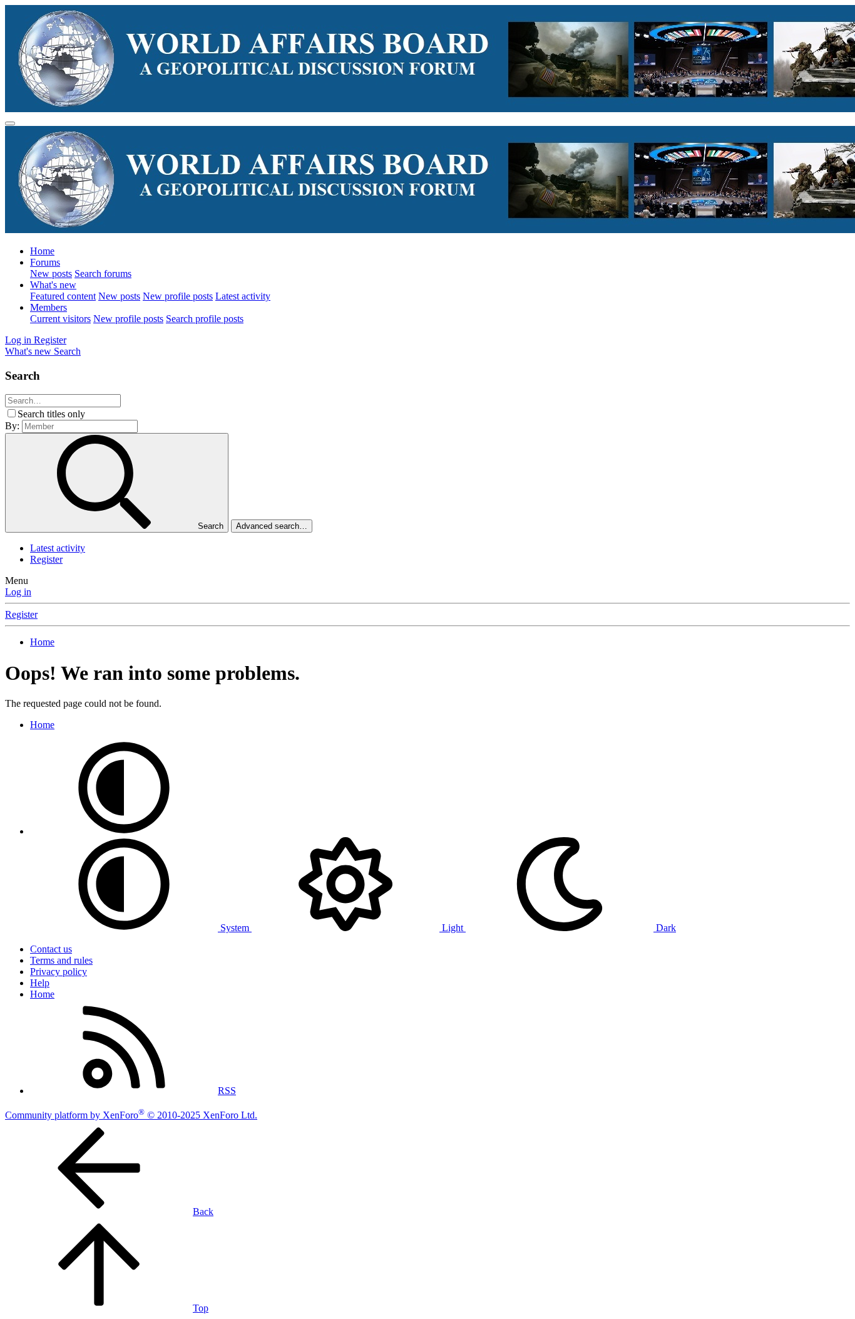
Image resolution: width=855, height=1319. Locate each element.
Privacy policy (58, 971)
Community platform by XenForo (131, 1115)
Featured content (63, 296)
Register (46, 559)
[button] (124, 831)
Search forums (102, 273)
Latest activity (242, 296)
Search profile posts (204, 318)
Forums (45, 262)
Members (48, 307)
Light (452, 927)
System (235, 927)
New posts (51, 273)
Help (39, 983)
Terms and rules (61, 960)
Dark (664, 927)
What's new (53, 284)
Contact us (51, 949)
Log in (18, 592)
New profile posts (178, 296)
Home (42, 251)
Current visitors (60, 318)
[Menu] (10, 123)
